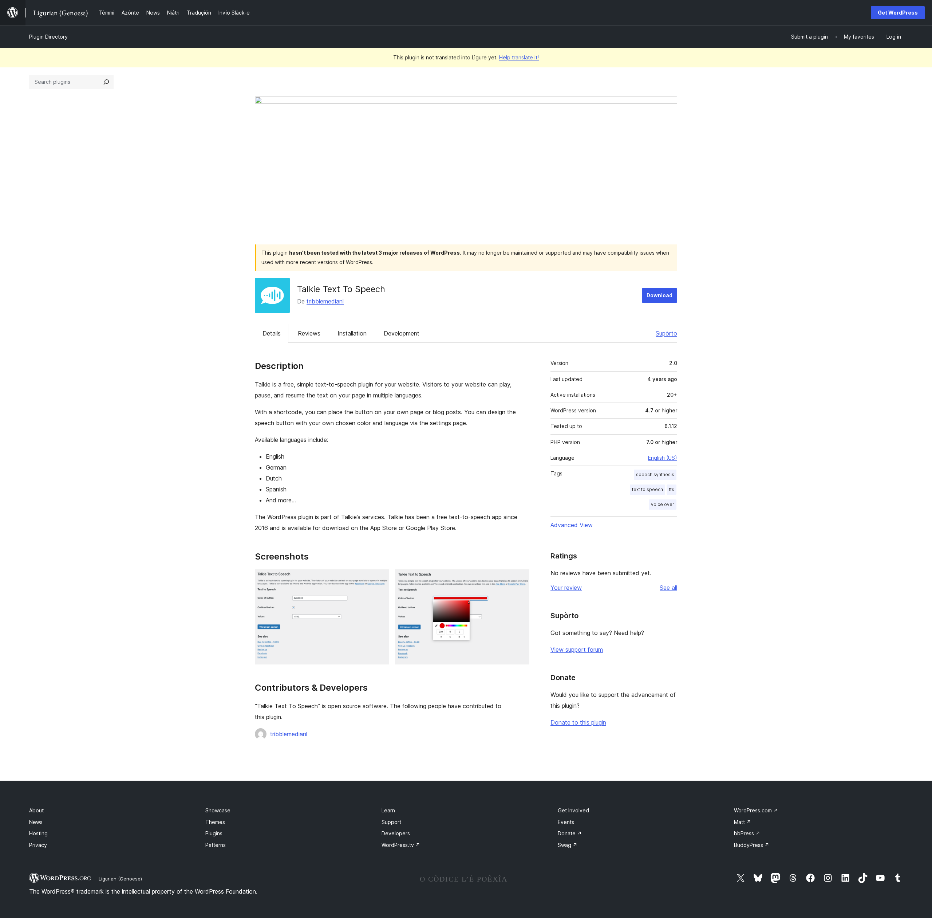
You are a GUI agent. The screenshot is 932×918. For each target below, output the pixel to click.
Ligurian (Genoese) (120, 879)
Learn (388, 810)
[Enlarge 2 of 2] (519, 579)
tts (671, 489)
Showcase (217, 810)
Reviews (309, 333)
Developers (396, 833)
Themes (215, 822)
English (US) (662, 458)
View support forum (576, 649)
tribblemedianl (325, 301)
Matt (742, 822)
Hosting (38, 833)
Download (659, 295)
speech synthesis (655, 474)
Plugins (213, 833)
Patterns (215, 845)
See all (668, 587)
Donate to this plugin (578, 722)
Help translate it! (519, 57)
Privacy (38, 845)
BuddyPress (751, 845)
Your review (566, 587)
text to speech (647, 489)
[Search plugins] (106, 82)
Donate (570, 833)
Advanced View (571, 525)
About (36, 810)
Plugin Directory (48, 37)
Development (401, 333)
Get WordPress (898, 12)
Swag (567, 845)
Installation (352, 333)
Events (566, 822)
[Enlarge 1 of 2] (379, 579)
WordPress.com (756, 810)
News (36, 822)
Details (271, 333)
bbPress (747, 833)
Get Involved (573, 810)
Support (391, 822)
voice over (662, 504)
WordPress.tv (401, 845)
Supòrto (666, 333)
